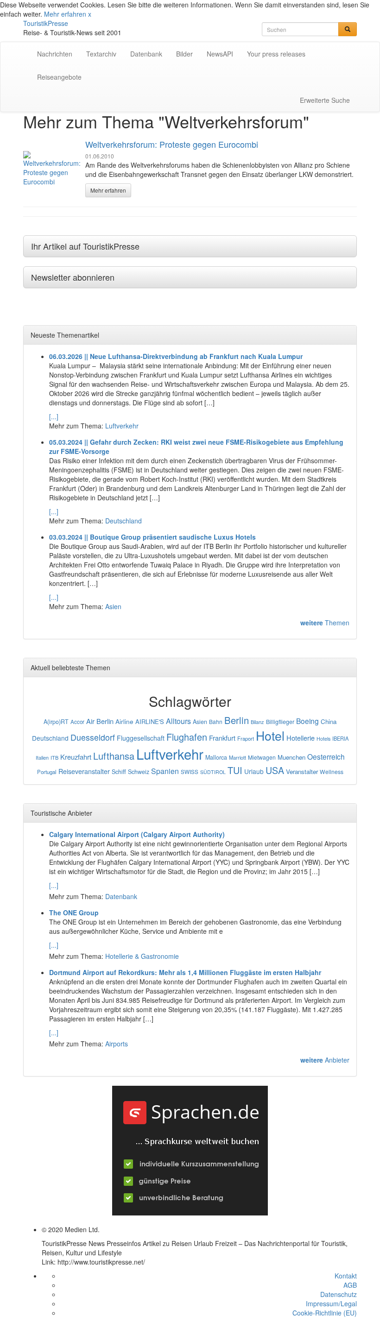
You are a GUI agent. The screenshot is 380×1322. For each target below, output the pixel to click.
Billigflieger (280, 722)
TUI (235, 770)
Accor (77, 721)
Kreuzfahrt (75, 757)
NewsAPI (220, 53)
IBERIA (340, 738)
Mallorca (216, 757)
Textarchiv (101, 53)
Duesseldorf (92, 737)
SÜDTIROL (213, 771)
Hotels (323, 738)
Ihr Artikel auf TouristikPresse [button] (85, 246)
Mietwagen (262, 757)
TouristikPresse (45, 23)
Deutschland (123, 520)
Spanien (165, 771)
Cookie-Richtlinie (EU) (324, 1312)
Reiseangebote (59, 77)
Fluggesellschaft (141, 738)
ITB (54, 757)
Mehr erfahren (65, 14)
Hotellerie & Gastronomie (142, 956)
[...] (53, 416)
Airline (124, 721)
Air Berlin (100, 721)
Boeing (307, 721)
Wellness (331, 771)
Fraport (245, 738)
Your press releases (276, 53)
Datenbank (146, 53)
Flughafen (186, 736)
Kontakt (346, 1275)
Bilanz (257, 721)
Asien (113, 606)
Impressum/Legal (331, 1303)
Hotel (270, 735)
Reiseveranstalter (84, 771)
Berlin (236, 720)
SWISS (189, 771)
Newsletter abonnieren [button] (72, 277)
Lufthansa (113, 755)
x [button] (89, 14)
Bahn (215, 721)
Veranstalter (302, 771)
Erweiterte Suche (325, 100)
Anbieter (324, 1059)
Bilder (184, 53)
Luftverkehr (122, 425)
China (328, 721)
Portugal (47, 771)
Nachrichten (54, 53)
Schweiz (138, 772)
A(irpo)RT (56, 722)
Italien (42, 757)
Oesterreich (326, 756)
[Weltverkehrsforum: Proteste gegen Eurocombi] (52, 168)
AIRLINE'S (149, 721)
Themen (324, 622)
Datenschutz (338, 1294)
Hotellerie (300, 738)
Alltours (178, 721)
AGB (350, 1285)
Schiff (119, 772)
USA (275, 770)
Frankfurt (222, 738)
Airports (116, 1043)
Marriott (237, 757)
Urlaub (254, 771)
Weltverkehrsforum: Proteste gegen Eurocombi (171, 144)
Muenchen (291, 757)
